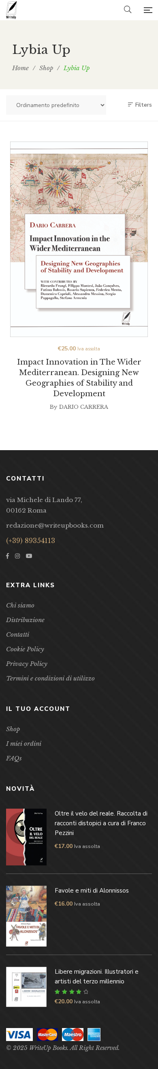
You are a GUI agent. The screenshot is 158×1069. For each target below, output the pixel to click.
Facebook (7, 556)
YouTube (29, 556)
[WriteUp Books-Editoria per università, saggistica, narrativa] (11, 10)
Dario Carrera (83, 407)
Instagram (17, 556)
